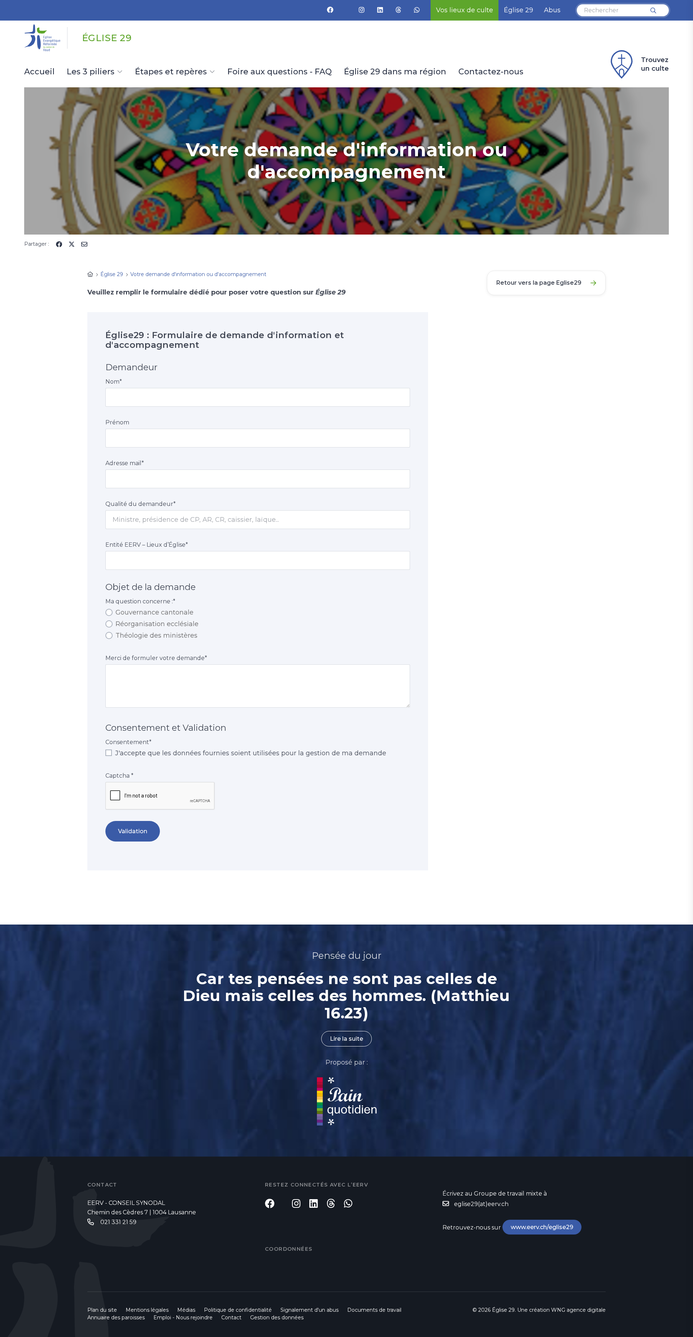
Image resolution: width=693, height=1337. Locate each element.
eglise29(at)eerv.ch (481, 1204)
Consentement (128, 742)
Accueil (39, 72)
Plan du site (102, 1310)
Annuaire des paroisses (116, 1317)
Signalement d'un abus (309, 1310)
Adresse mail (124, 463)
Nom (113, 381)
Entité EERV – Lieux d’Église (146, 544)
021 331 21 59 (117, 1222)
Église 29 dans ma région (395, 72)
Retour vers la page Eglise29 (538, 282)
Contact (231, 1317)
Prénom (117, 422)
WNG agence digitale (578, 1310)
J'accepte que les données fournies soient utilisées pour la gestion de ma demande (249, 753)
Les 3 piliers (90, 72)
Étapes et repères (171, 72)
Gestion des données (277, 1317)
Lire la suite (346, 1038)
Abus (552, 10)
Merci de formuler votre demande (156, 658)
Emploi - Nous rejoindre (183, 1317)
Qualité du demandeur (140, 504)
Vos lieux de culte (464, 10)
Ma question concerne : (140, 601)
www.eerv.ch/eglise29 (542, 1227)
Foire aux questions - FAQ (279, 72)
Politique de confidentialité (238, 1310)
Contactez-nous (490, 72)
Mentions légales (147, 1310)
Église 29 (518, 10)
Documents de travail (374, 1310)
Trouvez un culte (655, 64)
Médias (186, 1310)
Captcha (119, 775)
